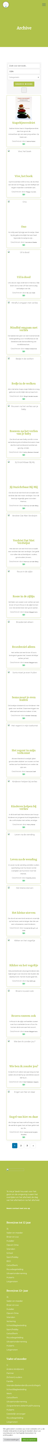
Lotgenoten (12, 1281)
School (10, 1253)
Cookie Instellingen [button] (11, 1440)
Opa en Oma (12, 1245)
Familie (10, 1381)
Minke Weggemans (30, 612)
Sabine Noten (30, 141)
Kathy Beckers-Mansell (31, 452)
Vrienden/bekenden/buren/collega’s (23, 1385)
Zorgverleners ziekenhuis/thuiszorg (23, 1406)
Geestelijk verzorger (16, 1414)
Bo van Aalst (31, 293)
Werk (9, 1393)
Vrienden (11, 1249)
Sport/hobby (12, 1257)
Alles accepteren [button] (29, 1440)
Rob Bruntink (31, 878)
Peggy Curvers (31, 192)
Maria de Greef (31, 771)
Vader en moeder (15, 1233)
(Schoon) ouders (14, 1377)
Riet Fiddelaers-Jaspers (30, 1082)
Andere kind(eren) (15, 1369)
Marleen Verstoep (31, 715)
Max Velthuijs (31, 981)
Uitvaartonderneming (17, 1273)
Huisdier (10, 1241)
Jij (7, 1229)
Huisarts (10, 1277)
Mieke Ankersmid (31, 349)
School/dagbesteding (16, 1325)
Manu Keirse (31, 824)
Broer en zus (13, 1237)
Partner (10, 1373)
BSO (9, 1261)
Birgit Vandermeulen (31, 396)
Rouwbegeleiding (15, 1269)
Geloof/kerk (12, 1265)
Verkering (11, 1321)
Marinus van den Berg (31, 505)
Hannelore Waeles (31, 242)
